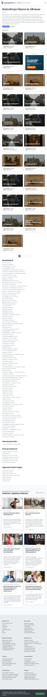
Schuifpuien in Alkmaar (7, 374)
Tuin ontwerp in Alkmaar (8, 406)
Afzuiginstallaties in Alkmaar (9, 266)
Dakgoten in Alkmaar (7, 309)
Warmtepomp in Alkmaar (8, 422)
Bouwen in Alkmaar (6, 262)
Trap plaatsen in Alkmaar (8, 401)
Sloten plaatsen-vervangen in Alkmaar (11, 383)
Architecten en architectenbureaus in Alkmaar (13, 271)
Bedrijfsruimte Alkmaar (29, 677)
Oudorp (13, 26)
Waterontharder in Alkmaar (9, 426)
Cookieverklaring (6, 629)
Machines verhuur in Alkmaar (9, 358)
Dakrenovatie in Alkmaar (8, 320)
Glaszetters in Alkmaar (7, 334)
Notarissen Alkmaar (7, 660)
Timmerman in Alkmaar (8, 395)
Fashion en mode (8, 546)
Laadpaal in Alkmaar (7, 352)
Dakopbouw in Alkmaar (7, 316)
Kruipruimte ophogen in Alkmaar (10, 349)
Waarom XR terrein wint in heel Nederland (11, 513)
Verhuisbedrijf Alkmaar (7, 649)
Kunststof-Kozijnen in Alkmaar (9, 350)
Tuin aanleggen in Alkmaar (8, 402)
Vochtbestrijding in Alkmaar (9, 420)
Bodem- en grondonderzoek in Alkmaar (11, 291)
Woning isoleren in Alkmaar (8, 428)
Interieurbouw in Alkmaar (8, 343)
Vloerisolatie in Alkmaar (8, 413)
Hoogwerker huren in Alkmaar (9, 338)
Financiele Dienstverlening (11, 584)
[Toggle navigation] (45, 3)
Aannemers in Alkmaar (7, 264)
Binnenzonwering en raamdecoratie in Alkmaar (13, 289)
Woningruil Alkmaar (29, 673)
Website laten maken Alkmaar (31, 663)
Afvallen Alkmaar (28, 631)
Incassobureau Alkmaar (30, 676)
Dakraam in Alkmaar (7, 318)
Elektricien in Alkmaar (7, 325)
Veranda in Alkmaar (7, 410)
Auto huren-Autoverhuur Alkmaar (10, 674)
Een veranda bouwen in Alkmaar (32, 513)
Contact (4, 625)
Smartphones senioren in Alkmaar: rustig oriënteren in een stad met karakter (33, 587)
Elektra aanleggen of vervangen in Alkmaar (12, 323)
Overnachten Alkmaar (29, 648)
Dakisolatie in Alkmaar (7, 311)
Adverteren (5, 626)
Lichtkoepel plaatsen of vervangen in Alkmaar (13, 354)
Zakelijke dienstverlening (33, 546)
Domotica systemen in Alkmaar (9, 322)
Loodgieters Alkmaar (7, 646)
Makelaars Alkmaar (7, 665)
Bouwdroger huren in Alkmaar (9, 295)
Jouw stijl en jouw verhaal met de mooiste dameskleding (11, 550)
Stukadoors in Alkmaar (7, 388)
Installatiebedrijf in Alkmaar (8, 341)
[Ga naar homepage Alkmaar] (8, 3)
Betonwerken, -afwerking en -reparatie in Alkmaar (14, 286)
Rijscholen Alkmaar (28, 623)
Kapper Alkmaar (28, 628)
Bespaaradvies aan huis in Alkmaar (10, 280)
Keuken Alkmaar (28, 659)
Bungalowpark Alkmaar (29, 651)
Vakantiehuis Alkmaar (29, 649)
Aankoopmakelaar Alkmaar (9, 462)
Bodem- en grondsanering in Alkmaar (11, 293)
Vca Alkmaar (27, 660)
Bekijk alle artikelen (40, 492)
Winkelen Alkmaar (28, 640)
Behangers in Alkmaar (7, 279)
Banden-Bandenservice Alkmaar (10, 676)
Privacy (4, 632)
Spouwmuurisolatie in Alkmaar (9, 386)
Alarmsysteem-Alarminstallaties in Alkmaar (12, 270)
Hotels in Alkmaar (6, 479)
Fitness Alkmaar (6, 481)
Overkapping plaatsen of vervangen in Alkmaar (13, 367)
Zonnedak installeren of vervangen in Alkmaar (13, 435)
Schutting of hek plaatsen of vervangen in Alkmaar (14, 375)
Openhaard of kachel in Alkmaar (10, 363)
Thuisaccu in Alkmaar (7, 393)
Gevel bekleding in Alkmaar (8, 331)
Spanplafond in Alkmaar (8, 384)
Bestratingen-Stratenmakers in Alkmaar (12, 282)
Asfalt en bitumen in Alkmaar (9, 275)
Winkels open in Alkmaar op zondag (10, 475)
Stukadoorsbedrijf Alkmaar (8, 648)
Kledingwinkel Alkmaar (29, 662)
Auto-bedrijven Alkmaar (8, 673)
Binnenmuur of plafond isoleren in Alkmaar (12, 288)
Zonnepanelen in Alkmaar (8, 437)
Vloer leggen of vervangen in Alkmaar (11, 415)
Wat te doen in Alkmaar (8, 470)
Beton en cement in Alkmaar (9, 284)
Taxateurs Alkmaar (6, 662)
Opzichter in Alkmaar (7, 365)
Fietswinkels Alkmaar (29, 625)
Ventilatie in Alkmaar (7, 408)
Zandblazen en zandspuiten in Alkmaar (11, 429)
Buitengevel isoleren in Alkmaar (9, 302)
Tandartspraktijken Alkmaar (9, 645)
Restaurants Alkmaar (7, 640)
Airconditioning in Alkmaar (8, 268)
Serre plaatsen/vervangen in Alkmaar (11, 379)
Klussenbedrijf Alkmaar (7, 659)
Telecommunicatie (30, 584)
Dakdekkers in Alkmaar (7, 307)
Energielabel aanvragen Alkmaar (10, 460)
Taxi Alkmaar (27, 626)
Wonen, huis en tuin (31, 511)
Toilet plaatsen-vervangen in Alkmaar (11, 397)
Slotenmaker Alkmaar (7, 679)
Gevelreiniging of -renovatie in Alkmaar (11, 332)
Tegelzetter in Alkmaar (7, 392)
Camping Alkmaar (28, 646)
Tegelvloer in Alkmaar (7, 390)
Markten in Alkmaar (7, 477)
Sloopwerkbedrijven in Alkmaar (9, 381)
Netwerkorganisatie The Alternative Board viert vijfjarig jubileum (33, 550)
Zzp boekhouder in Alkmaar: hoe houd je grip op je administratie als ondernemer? (12, 588)
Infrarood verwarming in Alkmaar (10, 340)
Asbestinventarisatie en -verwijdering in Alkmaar (14, 273)
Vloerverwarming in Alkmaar (9, 419)
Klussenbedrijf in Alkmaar (8, 345)
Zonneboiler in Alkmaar (7, 433)
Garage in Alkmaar (6, 327)
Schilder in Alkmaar (6, 370)
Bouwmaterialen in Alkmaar (8, 300)
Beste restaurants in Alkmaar (9, 473)
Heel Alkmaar (6, 26)
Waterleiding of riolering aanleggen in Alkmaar (13, 424)
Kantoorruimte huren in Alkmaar (10, 451)
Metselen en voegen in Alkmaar (9, 359)
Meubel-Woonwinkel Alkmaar (31, 642)
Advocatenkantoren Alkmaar (9, 677)
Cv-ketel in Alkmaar (7, 305)
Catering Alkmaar (6, 642)
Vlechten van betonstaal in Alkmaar (11, 411)
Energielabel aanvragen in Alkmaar (10, 457)
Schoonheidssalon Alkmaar (8, 643)
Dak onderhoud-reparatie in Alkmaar (11, 314)
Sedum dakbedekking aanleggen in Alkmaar (12, 377)
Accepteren (40, 693)
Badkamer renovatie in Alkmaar (10, 277)
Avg (3, 631)
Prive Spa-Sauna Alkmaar (30, 674)
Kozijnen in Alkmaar (7, 347)
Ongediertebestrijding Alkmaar (31, 679)
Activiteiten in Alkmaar (7, 472)
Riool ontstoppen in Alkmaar (9, 368)
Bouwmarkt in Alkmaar (7, 298)
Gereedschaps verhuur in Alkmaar (10, 329)
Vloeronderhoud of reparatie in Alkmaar (11, 417)
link (10, 444)
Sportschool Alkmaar (29, 665)
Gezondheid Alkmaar (29, 629)
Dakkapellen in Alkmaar (8, 313)
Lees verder (7, 527)
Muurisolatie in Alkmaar (7, 361)
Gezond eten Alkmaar (29, 632)
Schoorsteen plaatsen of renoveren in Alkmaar (13, 372)
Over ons (4, 628)
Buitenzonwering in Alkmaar (9, 304)
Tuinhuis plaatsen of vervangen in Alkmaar (12, 404)
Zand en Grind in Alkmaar (8, 431)
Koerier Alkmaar (6, 453)
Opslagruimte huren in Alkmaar (9, 455)
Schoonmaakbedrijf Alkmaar (9, 663)
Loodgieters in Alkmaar (7, 356)
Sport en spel (7, 511)
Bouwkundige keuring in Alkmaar (10, 297)
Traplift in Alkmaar (6, 399)
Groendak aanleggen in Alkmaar (10, 336)
